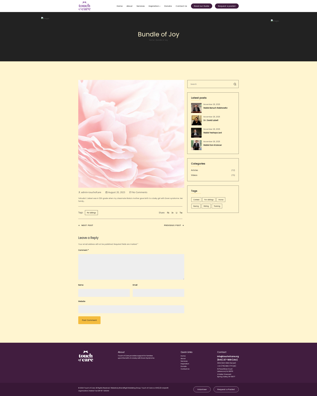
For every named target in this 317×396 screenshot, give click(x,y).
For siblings (91, 212)
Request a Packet (226, 389)
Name (80, 285)
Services (141, 6)
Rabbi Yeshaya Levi (212, 132)
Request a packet (227, 6)
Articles (194, 170)
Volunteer (202, 389)
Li (176, 212)
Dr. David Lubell (210, 120)
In (172, 212)
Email (135, 285)
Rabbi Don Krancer (212, 145)
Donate (168, 6)
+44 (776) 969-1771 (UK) (226, 366)
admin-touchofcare (91, 192)
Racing (196, 206)
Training (217, 206)
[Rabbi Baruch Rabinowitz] (196, 108)
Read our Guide (201, 6)
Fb (168, 212)
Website (81, 301)
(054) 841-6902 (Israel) (226, 363)
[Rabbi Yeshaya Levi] (196, 133)
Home (120, 6)
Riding (206, 206)
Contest (196, 199)
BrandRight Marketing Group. (130, 388)
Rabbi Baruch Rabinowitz (215, 107)
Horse (220, 199)
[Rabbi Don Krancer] (196, 145)
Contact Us (181, 6)
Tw (181, 212)
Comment (83, 250)
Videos (194, 175)
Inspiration (154, 6)
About (130, 6)
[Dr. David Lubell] (196, 120)
